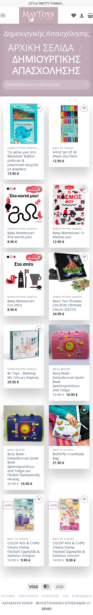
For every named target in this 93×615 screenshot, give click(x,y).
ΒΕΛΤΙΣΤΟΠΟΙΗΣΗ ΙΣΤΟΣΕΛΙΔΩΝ (61, 603)
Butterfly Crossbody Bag (68, 456)
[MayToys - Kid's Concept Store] (38, 15)
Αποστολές (50, 596)
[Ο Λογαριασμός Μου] (81, 15)
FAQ (66, 596)
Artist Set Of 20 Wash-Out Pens (65, 154)
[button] (3, 15)
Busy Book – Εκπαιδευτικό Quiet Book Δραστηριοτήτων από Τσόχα (68, 381)
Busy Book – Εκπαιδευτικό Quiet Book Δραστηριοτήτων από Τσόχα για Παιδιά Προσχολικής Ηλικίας (23, 466)
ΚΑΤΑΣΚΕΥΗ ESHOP (17, 603)
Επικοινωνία (82, 596)
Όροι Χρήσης (28, 596)
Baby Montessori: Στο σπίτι (21, 303)
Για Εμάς (8, 596)
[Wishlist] (73, 15)
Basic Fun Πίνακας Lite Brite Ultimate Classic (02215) (67, 305)
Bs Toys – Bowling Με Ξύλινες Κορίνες (23, 375)
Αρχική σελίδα (41, 47)
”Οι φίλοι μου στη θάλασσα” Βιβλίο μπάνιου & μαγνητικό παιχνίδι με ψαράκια (22, 160)
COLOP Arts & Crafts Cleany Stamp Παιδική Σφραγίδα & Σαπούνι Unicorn (69, 549)
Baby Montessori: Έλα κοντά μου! (21, 235)
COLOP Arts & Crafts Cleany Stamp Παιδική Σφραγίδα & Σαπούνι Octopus (23, 549)
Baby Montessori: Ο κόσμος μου (68, 235)
